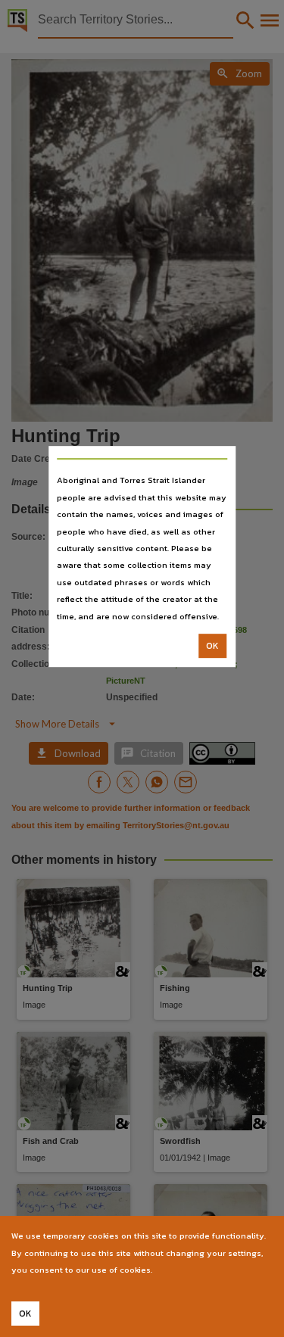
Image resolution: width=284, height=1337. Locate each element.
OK (212, 646)
